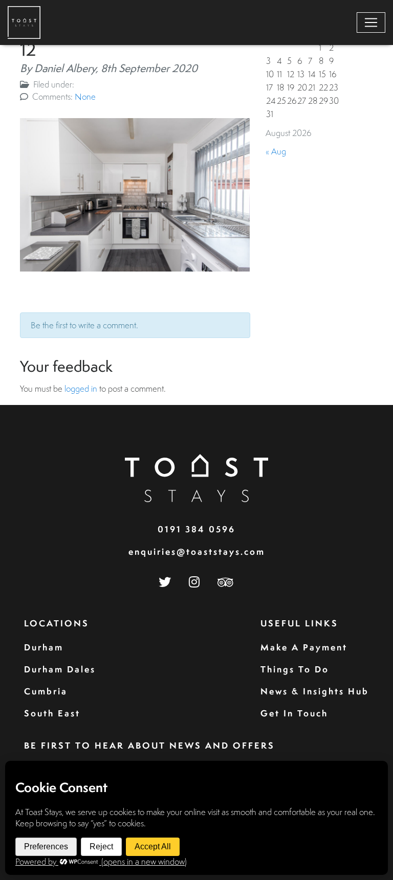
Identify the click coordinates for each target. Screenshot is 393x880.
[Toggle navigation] (371, 22)
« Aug (276, 151)
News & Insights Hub (314, 691)
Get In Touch (294, 713)
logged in (80, 388)
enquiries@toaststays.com (196, 551)
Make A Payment (303, 647)
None (85, 96)
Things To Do (294, 669)
